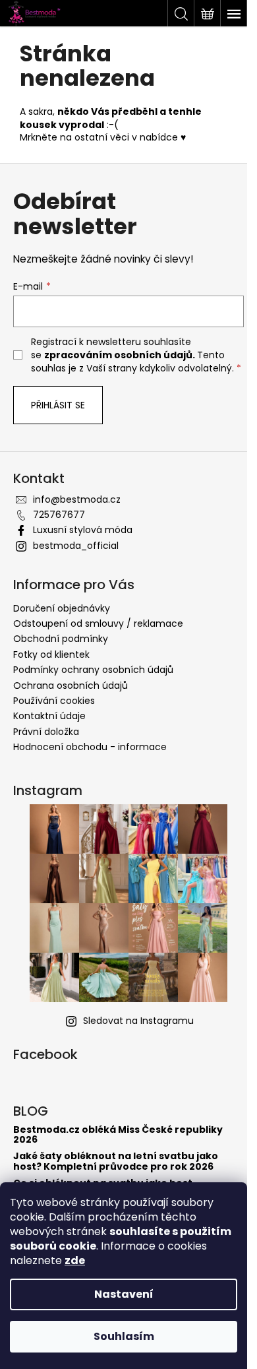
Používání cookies (54, 700)
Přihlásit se (58, 405)
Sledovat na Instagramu (138, 1020)
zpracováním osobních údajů (118, 355)
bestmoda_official (76, 545)
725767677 (59, 514)
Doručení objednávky (61, 608)
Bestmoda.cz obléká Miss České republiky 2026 (118, 1135)
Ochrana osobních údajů (70, 685)
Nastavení (124, 1294)
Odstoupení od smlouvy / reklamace (98, 623)
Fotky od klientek (51, 654)
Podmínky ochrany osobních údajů (93, 669)
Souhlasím (124, 1336)
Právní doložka (46, 731)
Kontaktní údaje (49, 715)
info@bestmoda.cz (77, 499)
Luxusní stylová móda (82, 529)
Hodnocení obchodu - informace (90, 746)
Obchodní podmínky (60, 638)
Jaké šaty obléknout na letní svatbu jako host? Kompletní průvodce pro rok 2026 (115, 1161)
